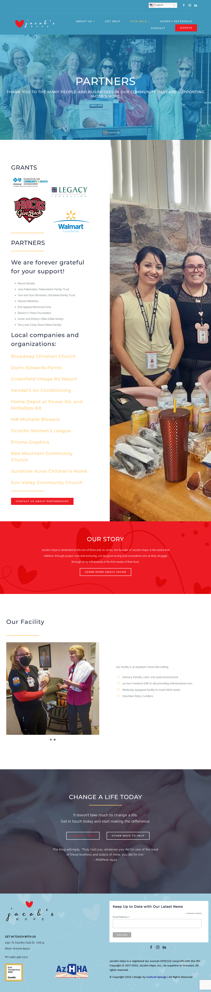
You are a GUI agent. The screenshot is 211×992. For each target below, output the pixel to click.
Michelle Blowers (39, 419)
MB (15, 419)
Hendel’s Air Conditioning (41, 390)
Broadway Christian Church (43, 356)
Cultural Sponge (156, 977)
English (158, 5)
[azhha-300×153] (71, 964)
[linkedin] (195, 5)
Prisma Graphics (30, 442)
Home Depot (26, 401)
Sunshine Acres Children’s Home (49, 471)
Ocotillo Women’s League (41, 430)
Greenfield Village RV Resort (44, 379)
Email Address (121, 917)
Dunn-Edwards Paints (36, 367)
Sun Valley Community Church (47, 482)
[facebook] (183, 5)
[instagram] (189, 5)
